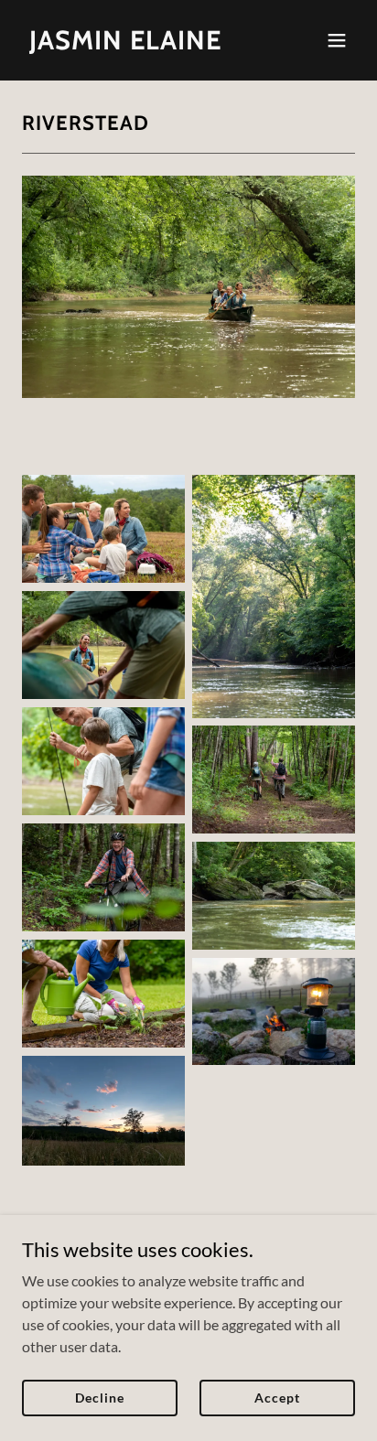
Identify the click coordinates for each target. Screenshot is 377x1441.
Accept (276, 1397)
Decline (99, 1397)
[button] (336, 40)
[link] (125, 43)
